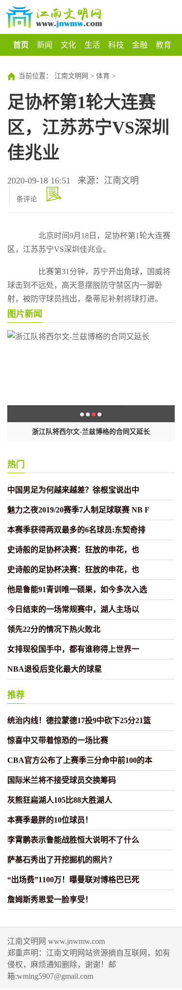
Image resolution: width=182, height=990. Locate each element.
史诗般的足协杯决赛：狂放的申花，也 (73, 549)
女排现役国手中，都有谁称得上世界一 (73, 649)
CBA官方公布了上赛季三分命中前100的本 (79, 760)
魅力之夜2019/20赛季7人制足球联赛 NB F (78, 510)
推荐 (16, 695)
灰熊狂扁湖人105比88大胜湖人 (59, 800)
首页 (21, 45)
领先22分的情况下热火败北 (53, 629)
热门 (16, 464)
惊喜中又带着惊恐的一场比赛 (57, 740)
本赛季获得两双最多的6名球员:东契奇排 (76, 530)
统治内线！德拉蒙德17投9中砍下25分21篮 (79, 720)
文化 (68, 45)
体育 (103, 76)
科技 (116, 45)
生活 (92, 45)
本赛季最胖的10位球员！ (50, 820)
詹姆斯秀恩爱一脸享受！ (50, 899)
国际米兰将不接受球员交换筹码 (61, 780)
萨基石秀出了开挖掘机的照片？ (61, 860)
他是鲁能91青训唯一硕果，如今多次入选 (77, 589)
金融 (140, 45)
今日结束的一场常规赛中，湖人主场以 (73, 609)
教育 (163, 45)
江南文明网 (71, 76)
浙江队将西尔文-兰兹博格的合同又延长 (91, 431)
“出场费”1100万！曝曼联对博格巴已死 (73, 879)
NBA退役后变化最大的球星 (54, 669)
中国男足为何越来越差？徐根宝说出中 (73, 490)
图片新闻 (24, 314)
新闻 (44, 45)
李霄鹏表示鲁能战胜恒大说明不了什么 (73, 840)
